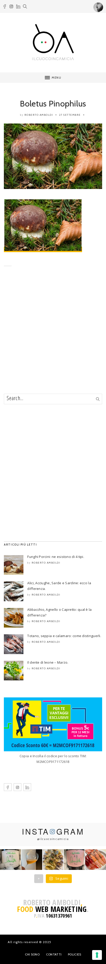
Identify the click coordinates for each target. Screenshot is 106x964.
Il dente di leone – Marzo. (47, 662)
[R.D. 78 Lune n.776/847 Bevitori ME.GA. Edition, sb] (31, 859)
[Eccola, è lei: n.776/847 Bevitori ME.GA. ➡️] (10, 859)
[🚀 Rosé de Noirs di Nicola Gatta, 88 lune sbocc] (74, 859)
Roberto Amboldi (38, 115)
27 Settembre (70, 115)
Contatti (53, 954)
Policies (74, 954)
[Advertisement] (53, 338)
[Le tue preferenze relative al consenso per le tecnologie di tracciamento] (97, 955)
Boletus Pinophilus (53, 103)
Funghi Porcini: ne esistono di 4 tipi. (55, 556)
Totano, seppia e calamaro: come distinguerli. (64, 635)
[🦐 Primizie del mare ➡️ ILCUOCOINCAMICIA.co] (95, 859)
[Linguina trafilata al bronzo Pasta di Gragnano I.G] (53, 859)
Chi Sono (32, 954)
